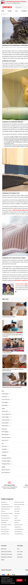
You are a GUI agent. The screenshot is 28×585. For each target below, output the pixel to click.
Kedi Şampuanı (17, 520)
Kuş (16, 11)
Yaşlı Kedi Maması (18, 531)
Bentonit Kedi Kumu (5, 529)
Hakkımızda (3, 549)
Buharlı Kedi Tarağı (18, 524)
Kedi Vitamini (17, 506)
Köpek (9, 11)
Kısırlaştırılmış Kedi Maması (6, 506)
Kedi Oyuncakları (4, 520)
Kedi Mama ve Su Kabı (19, 502)
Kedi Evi (16, 518)
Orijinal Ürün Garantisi (6, 551)
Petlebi (3, 467)
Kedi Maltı (16, 522)
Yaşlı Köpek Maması (18, 533)
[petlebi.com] (1, 14)
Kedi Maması (4, 502)
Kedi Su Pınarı (4, 527)
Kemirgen (24, 11)
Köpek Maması (17, 527)
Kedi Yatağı (16, 511)
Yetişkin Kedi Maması (5, 509)
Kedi (3, 11)
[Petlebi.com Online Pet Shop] (7, 7)
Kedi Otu (16, 515)
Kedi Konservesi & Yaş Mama (7, 513)
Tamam (19, 580)
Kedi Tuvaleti (3, 522)
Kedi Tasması (17, 509)
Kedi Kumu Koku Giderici (19, 504)
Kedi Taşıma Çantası (5, 518)
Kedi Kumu (3, 511)
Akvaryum (4, 429)
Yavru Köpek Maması (18, 529)
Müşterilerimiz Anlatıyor (6, 557)
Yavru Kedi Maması (5, 504)
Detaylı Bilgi (12, 583)
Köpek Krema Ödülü (5, 533)
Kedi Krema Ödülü (4, 531)
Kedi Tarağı (16, 513)
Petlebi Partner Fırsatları (6, 554)
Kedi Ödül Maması (5, 515)
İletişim (2, 559)
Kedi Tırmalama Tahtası (6, 524)
